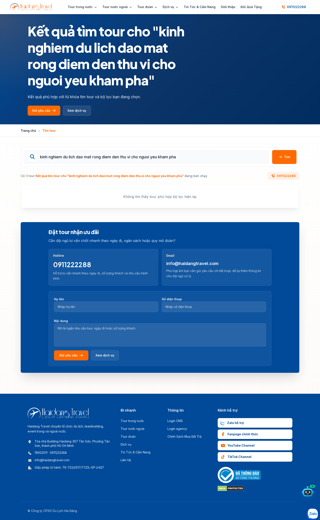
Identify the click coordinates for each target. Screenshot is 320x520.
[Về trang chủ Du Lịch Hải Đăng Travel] (31, 7)
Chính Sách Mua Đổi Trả (184, 436)
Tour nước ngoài (132, 429)
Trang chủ (28, 130)
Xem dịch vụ (76, 110)
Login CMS (175, 421)
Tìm (287, 157)
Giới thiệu (228, 7)
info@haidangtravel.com (192, 263)
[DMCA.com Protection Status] (231, 488)
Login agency (177, 429)
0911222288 (286, 176)
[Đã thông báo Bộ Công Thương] (239, 475)
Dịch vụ (126, 444)
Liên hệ (126, 460)
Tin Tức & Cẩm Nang (200, 7)
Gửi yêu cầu (41, 110)
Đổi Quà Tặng (251, 7)
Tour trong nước (132, 421)
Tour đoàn (128, 436)
